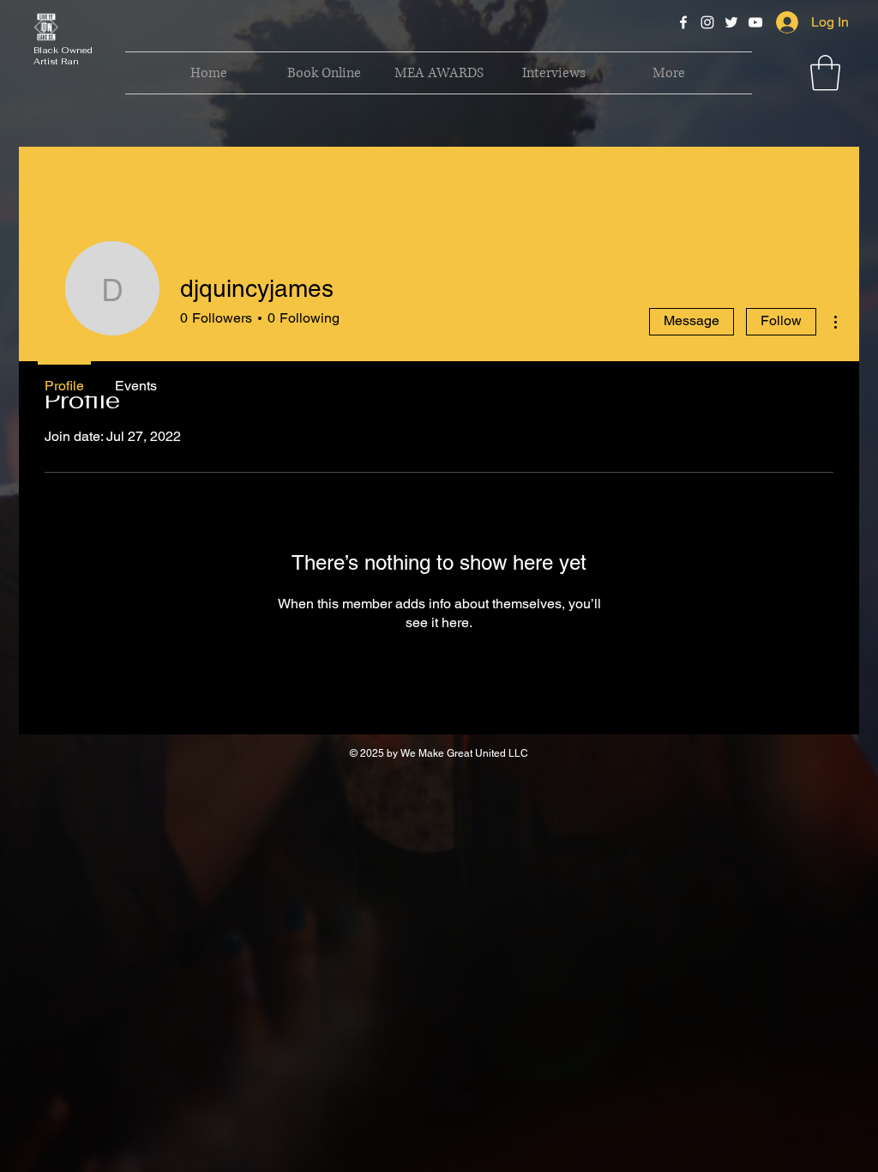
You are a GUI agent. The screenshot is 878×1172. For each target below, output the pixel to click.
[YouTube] (755, 22)
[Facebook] (683, 22)
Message (691, 320)
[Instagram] (707, 22)
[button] (825, 73)
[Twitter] (731, 22)
